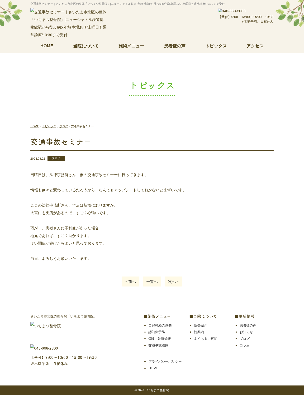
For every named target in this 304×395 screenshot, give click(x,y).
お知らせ (246, 331)
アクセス (255, 46)
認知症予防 (156, 331)
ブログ (245, 338)
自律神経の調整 (160, 325)
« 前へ (130, 281)
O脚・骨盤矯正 (159, 338)
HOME (46, 46)
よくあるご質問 (205, 338)
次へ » (173, 281)
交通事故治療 (158, 345)
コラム (245, 345)
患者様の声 (174, 46)
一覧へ (152, 281)
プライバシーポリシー (165, 361)
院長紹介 (200, 325)
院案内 (199, 331)
